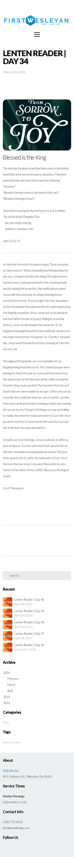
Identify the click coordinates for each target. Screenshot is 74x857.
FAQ (6, 722)
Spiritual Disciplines (12, 742)
